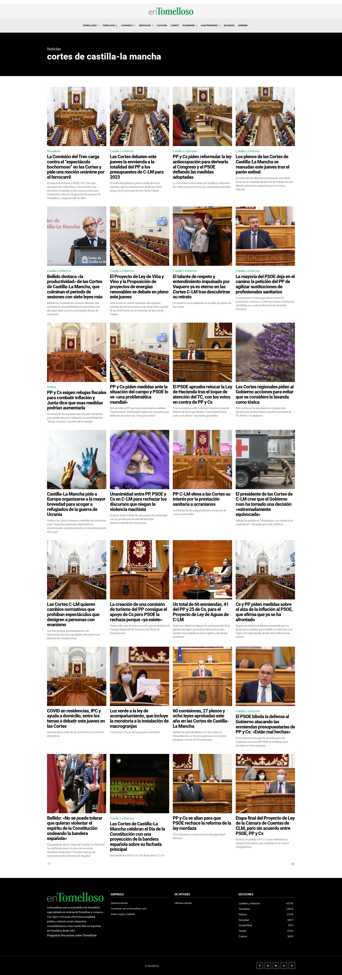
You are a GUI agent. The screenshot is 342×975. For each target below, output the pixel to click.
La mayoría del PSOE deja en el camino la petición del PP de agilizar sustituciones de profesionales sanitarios (265, 284)
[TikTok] (284, 966)
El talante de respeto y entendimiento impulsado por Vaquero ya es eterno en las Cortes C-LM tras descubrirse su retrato (201, 286)
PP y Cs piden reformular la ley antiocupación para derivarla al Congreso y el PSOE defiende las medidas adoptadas (202, 167)
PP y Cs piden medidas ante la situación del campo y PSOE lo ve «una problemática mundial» (139, 394)
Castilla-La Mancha (122, 151)
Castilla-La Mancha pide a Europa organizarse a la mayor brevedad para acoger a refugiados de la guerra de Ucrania (76, 504)
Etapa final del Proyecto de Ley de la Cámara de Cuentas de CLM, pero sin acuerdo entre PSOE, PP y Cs (265, 825)
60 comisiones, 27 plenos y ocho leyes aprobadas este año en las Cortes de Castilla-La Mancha (201, 718)
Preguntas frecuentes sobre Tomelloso (72, 935)
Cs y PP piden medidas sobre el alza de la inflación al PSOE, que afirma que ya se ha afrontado (264, 612)
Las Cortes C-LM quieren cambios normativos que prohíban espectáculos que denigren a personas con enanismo (73, 614)
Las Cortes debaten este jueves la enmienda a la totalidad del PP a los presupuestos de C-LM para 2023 (137, 167)
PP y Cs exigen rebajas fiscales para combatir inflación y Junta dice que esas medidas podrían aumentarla (76, 400)
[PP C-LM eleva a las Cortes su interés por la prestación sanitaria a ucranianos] (202, 459)
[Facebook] (260, 966)
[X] (292, 966)
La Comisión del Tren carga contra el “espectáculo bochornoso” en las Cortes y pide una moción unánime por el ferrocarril (75, 167)
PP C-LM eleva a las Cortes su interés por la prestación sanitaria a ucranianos (201, 499)
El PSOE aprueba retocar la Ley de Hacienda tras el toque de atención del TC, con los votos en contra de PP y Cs (202, 394)
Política (51, 387)
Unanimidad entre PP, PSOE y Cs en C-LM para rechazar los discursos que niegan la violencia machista (138, 501)
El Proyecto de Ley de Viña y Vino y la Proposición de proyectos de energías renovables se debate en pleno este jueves (139, 286)
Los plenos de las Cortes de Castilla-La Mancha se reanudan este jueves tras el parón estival (262, 164)
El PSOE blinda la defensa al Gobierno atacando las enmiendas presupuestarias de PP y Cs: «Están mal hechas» (265, 724)
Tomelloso (53, 151)
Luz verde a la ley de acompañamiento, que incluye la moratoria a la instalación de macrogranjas (139, 718)
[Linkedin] (276, 966)
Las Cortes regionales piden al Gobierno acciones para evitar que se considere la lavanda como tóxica (265, 394)
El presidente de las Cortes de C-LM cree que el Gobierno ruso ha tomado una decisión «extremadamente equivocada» (264, 504)
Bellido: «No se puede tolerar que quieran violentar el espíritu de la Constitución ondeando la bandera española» (74, 828)
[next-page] (292, 864)
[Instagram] (268, 966)
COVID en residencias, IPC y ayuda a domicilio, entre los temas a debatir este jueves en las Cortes (76, 718)
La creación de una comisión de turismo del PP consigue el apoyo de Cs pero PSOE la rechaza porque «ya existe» (138, 612)
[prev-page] (50, 864)
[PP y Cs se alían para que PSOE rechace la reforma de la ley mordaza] (202, 783)
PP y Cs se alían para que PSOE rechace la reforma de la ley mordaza (202, 823)
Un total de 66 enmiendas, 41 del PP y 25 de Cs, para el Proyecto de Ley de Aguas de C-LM (201, 612)
